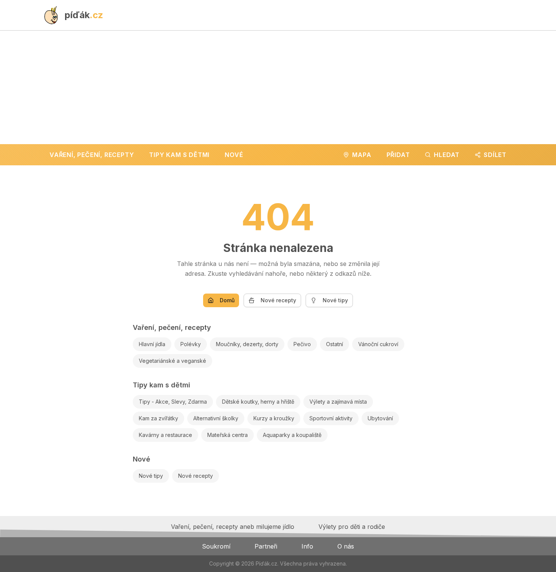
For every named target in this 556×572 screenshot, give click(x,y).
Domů (227, 300)
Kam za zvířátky (158, 418)
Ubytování (380, 418)
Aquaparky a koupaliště (292, 435)
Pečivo (302, 344)
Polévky (190, 344)
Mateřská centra (227, 435)
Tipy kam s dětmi (161, 385)
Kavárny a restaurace (165, 435)
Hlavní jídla (152, 344)
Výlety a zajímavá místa (338, 401)
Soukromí (216, 546)
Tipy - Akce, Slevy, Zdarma (173, 401)
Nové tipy (335, 300)
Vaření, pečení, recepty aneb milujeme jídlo (232, 526)
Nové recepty (278, 300)
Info (307, 546)
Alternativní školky (215, 418)
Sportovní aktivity (331, 418)
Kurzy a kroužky (273, 418)
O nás (345, 546)
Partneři (266, 546)
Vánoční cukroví (378, 344)
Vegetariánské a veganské (172, 361)
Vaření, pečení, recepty (172, 327)
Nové (141, 459)
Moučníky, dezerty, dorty (247, 344)
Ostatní (334, 344)
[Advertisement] (278, 87)
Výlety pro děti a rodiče (351, 526)
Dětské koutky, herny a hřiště (258, 401)
